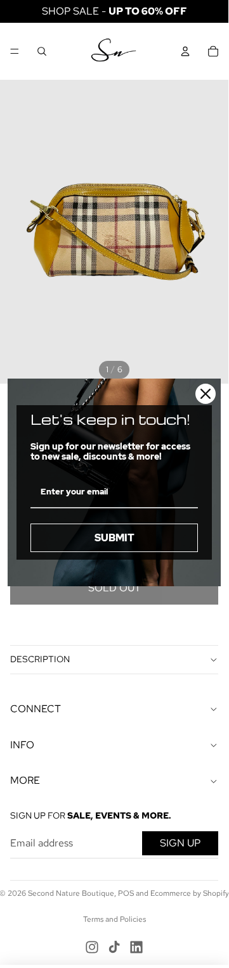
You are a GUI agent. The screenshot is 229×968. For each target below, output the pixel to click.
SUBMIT (114, 537)
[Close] (205, 394)
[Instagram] (92, 947)
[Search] (42, 51)
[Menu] (14, 51)
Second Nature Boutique (71, 893)
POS (126, 893)
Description (40, 659)
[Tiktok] (114, 947)
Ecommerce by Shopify (189, 893)
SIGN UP (180, 843)
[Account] (185, 51)
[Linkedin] (136, 947)
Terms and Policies (114, 919)
